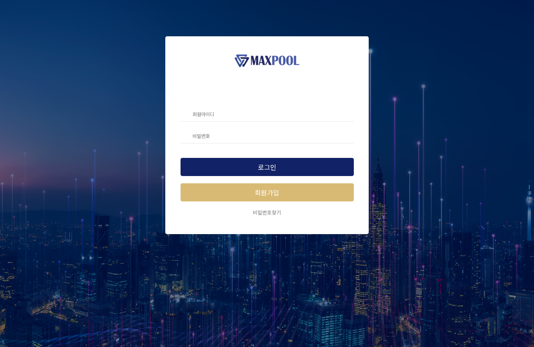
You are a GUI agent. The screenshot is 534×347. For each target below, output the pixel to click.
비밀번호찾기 (267, 212)
